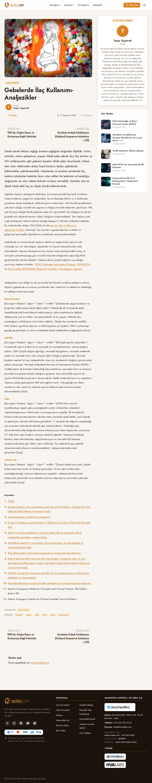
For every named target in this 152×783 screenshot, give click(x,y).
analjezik (19, 614)
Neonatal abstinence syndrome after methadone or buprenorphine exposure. (49, 583)
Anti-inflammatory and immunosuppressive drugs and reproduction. (44, 553)
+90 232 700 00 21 (122, 722)
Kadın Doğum (12, 83)
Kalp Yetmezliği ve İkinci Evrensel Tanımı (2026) (124, 122)
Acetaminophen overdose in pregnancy (29, 517)
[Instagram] (14, 723)
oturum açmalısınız (40, 662)
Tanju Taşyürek (123, 40)
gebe (37, 614)
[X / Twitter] (7, 723)
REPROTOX (83, 264)
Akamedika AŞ (62, 720)
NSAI (45, 614)
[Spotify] (34, 723)
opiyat (52, 614)
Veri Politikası (85, 733)
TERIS (11, 501)
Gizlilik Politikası (86, 705)
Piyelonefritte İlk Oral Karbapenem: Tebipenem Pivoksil (125, 181)
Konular (68, 5)
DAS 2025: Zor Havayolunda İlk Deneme (128, 166)
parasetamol (64, 614)
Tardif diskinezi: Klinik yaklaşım (128, 150)
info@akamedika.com (122, 726)
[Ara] (144, 5)
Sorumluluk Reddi (87, 718)
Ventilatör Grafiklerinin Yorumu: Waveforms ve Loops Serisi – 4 (127, 137)
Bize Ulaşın (61, 730)
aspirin (28, 614)
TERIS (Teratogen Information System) (55, 264)
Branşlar (54, 5)
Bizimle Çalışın (62, 725)
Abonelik (97, 5)
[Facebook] (21, 723)
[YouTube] (28, 723)
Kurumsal (82, 5)
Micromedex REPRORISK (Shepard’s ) (45, 269)
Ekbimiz (59, 715)
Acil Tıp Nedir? (63, 705)
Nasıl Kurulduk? (63, 710)
